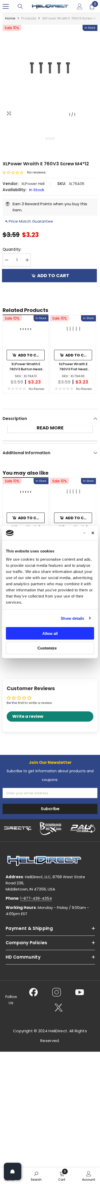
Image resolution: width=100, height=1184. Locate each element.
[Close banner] (93, 533)
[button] (15, 172)
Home (10, 18)
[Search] (20, 6)
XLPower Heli (33, 183)
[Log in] (80, 6)
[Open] (12, 1171)
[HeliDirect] (18, 828)
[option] (50, 72)
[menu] (6, 6)
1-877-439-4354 (36, 898)
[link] (36, 1176)
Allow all (50, 633)
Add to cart (55, 275)
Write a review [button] (27, 716)
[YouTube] (79, 992)
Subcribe (50, 809)
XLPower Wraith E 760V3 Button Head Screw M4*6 (25, 367)
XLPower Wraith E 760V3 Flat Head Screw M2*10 (73, 367)
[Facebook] (33, 992)
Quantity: (12, 249)
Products (28, 18)
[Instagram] (56, 992)
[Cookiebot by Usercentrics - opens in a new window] (64, 533)
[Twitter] (58, 1007)
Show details (72, 618)
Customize (47, 648)
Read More (50, 428)
